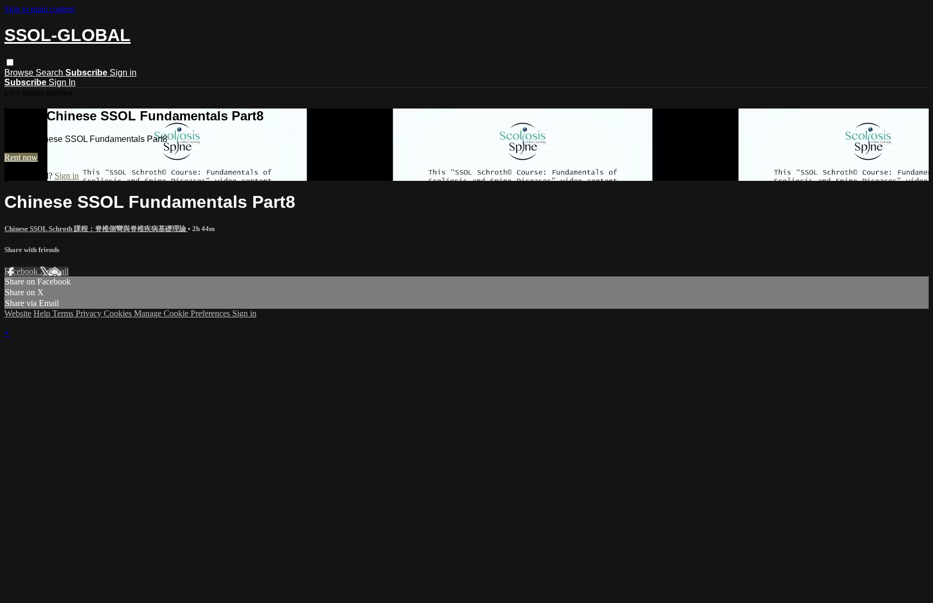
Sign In (62, 82)
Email (59, 271)
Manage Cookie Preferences (183, 313)
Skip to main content (39, 8)
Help (42, 313)
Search (50, 72)
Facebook (22, 271)
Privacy (90, 313)
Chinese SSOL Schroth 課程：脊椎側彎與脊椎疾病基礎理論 (96, 229)
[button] (9, 62)
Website (17, 313)
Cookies (119, 313)
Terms (64, 313)
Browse (20, 72)
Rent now (21, 157)
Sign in (123, 72)
